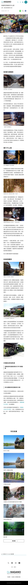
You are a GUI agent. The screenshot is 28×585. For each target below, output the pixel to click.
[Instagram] (16, 563)
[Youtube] (19, 563)
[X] (8, 563)
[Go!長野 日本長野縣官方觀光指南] (6, 2)
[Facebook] (12, 563)
